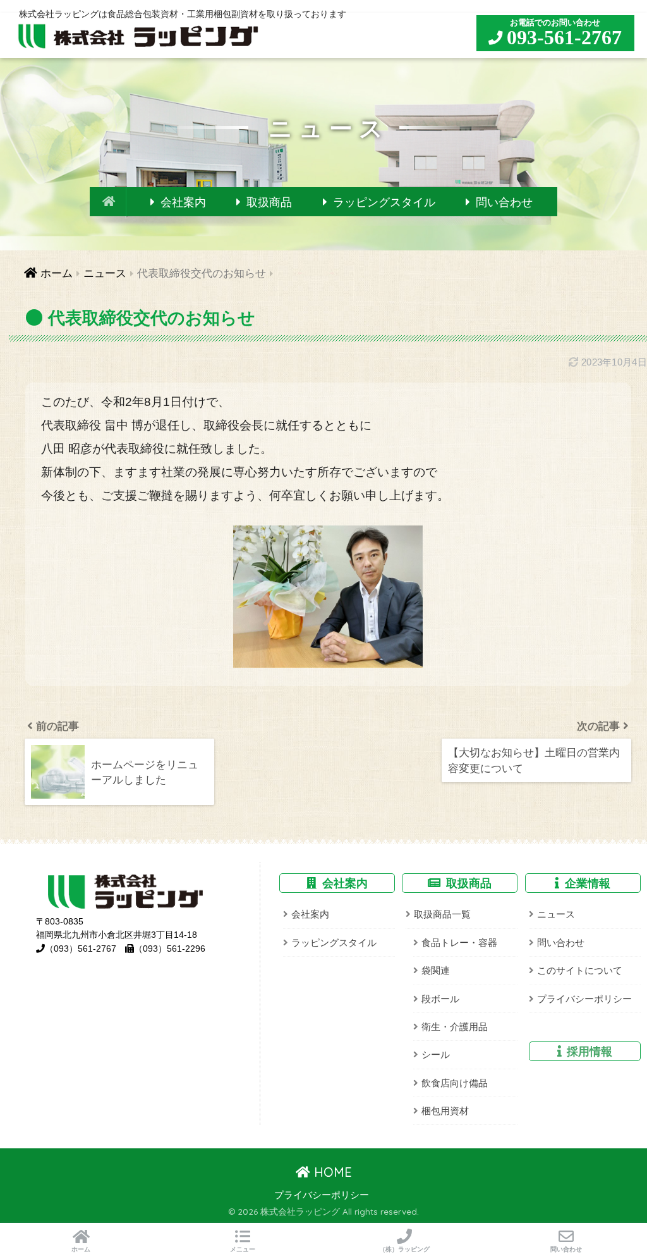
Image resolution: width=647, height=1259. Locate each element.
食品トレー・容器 (459, 942)
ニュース (556, 914)
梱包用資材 (445, 1110)
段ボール (440, 998)
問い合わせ (504, 202)
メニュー (242, 1249)
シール (435, 1054)
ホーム (80, 1249)
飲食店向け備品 (454, 1083)
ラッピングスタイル (384, 202)
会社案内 (183, 202)
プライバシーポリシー (584, 998)
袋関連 (435, 970)
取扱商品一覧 (442, 914)
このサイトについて (579, 970)
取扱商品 (269, 202)
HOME (331, 1172)
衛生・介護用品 (454, 1026)
